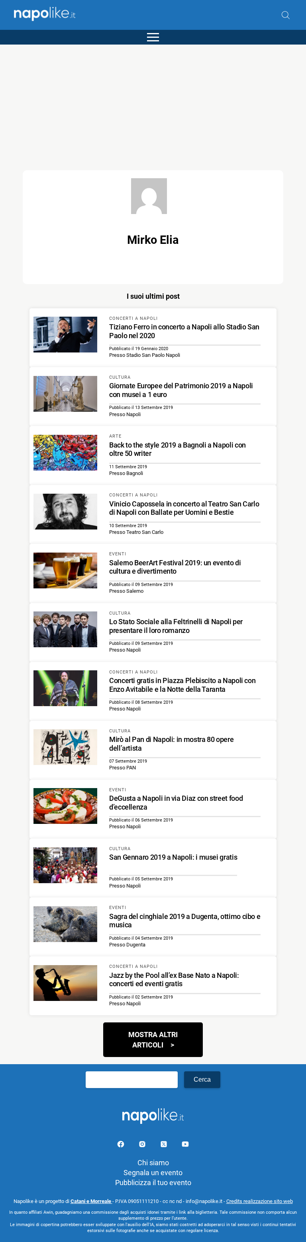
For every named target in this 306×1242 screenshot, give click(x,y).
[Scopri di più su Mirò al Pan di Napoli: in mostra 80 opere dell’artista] (65, 748)
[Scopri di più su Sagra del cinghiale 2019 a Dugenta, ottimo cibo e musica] (65, 925)
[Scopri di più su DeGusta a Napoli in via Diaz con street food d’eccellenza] (65, 807)
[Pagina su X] (164, 1145)
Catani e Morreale (91, 1201)
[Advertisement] (153, 100)
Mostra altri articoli (153, 1039)
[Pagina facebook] (121, 1145)
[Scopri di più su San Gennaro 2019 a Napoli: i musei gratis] (65, 866)
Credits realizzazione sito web (259, 1201)
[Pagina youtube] (185, 1145)
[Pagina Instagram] (143, 1145)
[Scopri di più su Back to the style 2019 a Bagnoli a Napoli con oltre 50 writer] (65, 454)
